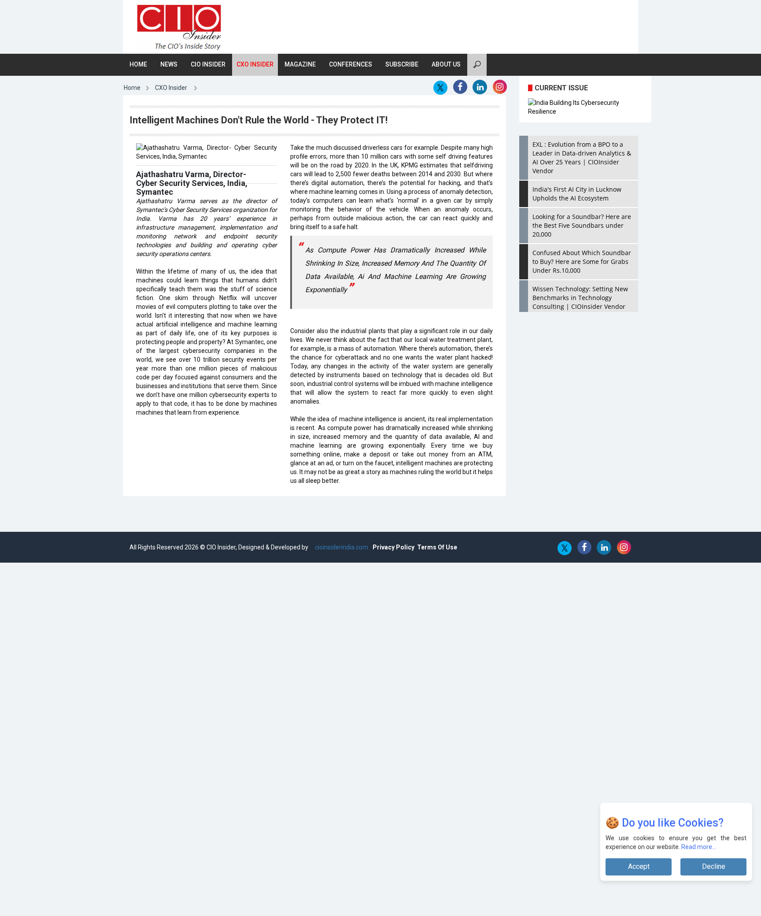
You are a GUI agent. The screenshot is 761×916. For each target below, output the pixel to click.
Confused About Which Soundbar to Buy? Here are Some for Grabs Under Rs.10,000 (581, 261)
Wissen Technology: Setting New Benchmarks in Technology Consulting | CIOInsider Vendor (580, 298)
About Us (446, 64)
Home (138, 64)
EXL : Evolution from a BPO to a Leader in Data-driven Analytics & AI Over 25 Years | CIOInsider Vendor (581, 157)
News (168, 64)
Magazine (300, 64)
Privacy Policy (393, 547)
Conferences (350, 64)
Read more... (699, 846)
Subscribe (401, 64)
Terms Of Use (437, 547)
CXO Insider (254, 64)
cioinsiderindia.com (341, 547)
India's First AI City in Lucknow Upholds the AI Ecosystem (576, 193)
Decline (713, 866)
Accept (639, 866)
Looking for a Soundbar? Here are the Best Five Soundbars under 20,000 (581, 225)
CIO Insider (208, 64)
